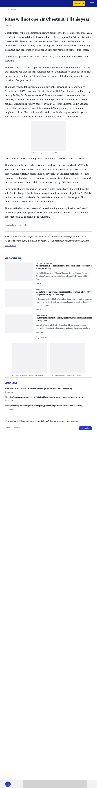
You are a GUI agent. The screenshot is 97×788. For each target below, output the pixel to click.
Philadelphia (11, 10)
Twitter (20, 225)
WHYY (9, 3)
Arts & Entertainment (44, 263)
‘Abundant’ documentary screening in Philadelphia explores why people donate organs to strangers (63, 293)
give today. (10, 245)
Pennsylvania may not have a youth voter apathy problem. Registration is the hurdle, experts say (44, 405)
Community (40, 289)
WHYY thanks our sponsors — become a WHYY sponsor (46, 153)
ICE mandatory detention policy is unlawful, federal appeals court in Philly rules (64, 319)
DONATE (80, 3)
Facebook (15, 225)
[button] (8, 784)
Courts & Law (42, 315)
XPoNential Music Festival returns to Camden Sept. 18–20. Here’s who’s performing (64, 267)
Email (25, 225)
